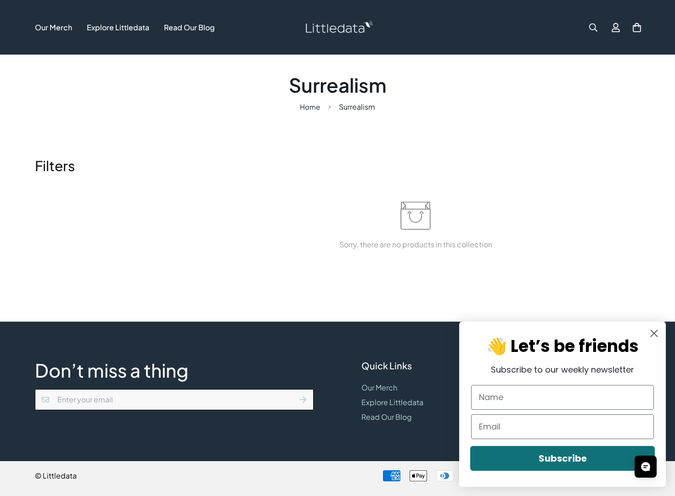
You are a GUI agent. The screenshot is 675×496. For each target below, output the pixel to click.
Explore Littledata (118, 27)
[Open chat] (646, 467)
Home (310, 106)
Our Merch (53, 27)
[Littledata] (337, 27)
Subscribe (563, 458)
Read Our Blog (189, 27)
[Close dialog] (654, 333)
